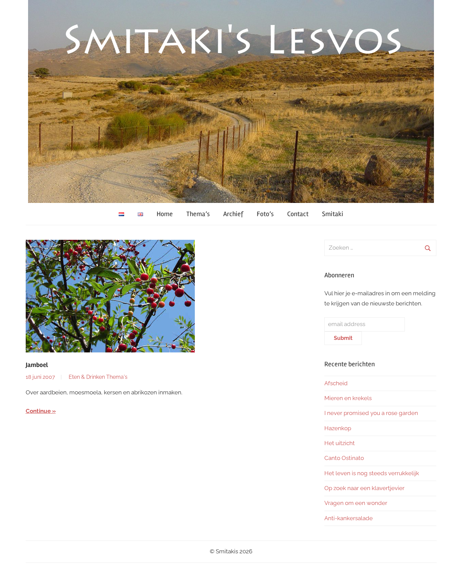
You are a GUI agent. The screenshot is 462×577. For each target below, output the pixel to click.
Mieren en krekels (348, 398)
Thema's (117, 377)
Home (165, 214)
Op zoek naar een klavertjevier (364, 488)
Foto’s (265, 214)
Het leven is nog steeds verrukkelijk (371, 473)
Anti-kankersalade (348, 518)
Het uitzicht (339, 443)
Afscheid (336, 383)
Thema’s (198, 214)
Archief (233, 214)
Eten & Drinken (87, 377)
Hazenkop (337, 428)
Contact (297, 214)
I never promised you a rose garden (371, 413)
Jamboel (37, 365)
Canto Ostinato (344, 458)
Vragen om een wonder (355, 503)
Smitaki (332, 214)
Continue (38, 411)
